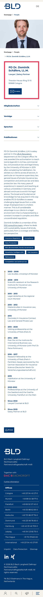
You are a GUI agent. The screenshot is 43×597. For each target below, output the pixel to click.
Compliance (29, 238)
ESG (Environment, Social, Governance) (19, 247)
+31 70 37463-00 (31, 537)
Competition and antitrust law (16, 261)
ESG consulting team (13, 225)
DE (37, 6)
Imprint (7, 549)
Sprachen (18, 127)
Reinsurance (9, 257)
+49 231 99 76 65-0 (30, 521)
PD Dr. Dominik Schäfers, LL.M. (18, 56)
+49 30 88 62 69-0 (30, 510)
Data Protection (11, 243)
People (16, 15)
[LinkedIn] (6, 557)
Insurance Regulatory (13, 238)
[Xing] (12, 557)
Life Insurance (32, 252)
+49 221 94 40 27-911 (29, 542)
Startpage (8, 15)
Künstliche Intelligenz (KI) (14, 252)
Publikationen (18, 138)
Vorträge (18, 117)
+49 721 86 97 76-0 (30, 515)
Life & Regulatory (24, 154)
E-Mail (17, 91)
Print (10, 430)
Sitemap (33, 549)
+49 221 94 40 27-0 (30, 493)
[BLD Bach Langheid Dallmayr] (12, 6)
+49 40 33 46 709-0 (29, 526)
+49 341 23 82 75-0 (30, 532)
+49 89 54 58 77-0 (30, 499)
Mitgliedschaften (18, 106)
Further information (11, 482)
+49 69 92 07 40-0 (30, 504)
